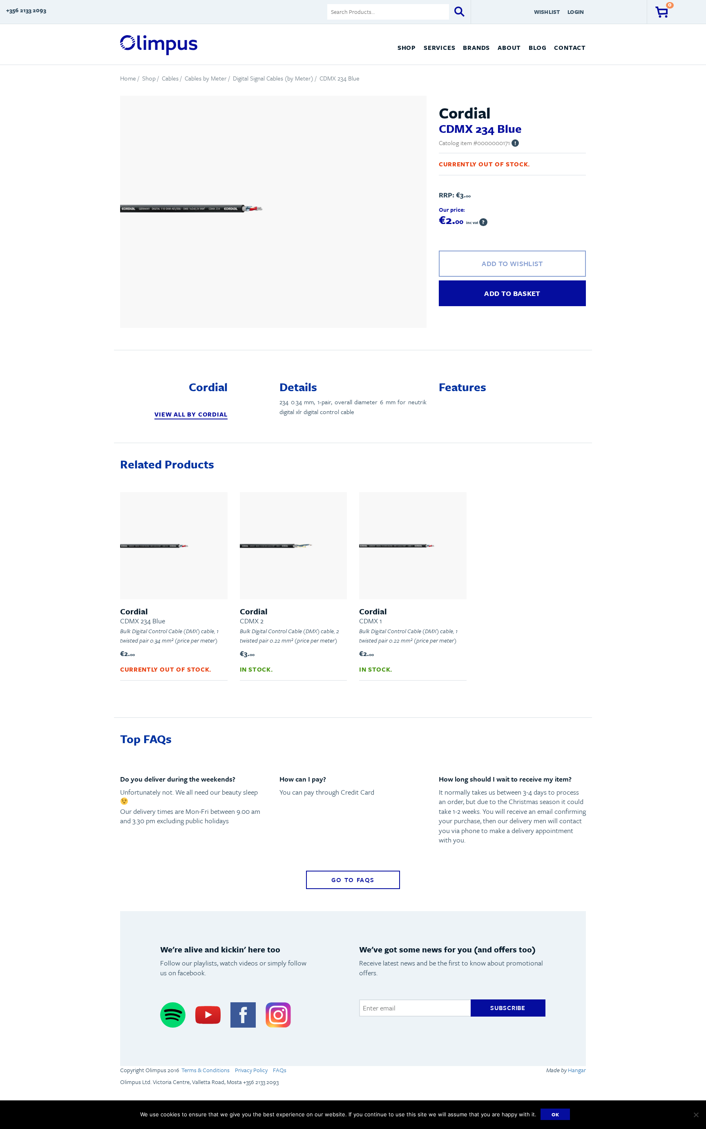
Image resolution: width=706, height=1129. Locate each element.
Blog (537, 47)
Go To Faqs (353, 879)
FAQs (279, 1070)
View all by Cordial (190, 414)
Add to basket (512, 293)
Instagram (278, 1014)
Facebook (243, 1014)
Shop (407, 47)
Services (439, 47)
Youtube (208, 1014)
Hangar (576, 1070)
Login (575, 12)
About (509, 47)
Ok (555, 1114)
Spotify (172, 1014)
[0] (661, 12)
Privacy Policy (251, 1070)
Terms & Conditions (205, 1070)
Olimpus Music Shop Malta (158, 45)
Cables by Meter (206, 78)
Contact (570, 47)
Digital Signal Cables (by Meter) (273, 78)
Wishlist (547, 12)
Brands (476, 47)
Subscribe (507, 1007)
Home (128, 78)
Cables (170, 78)
